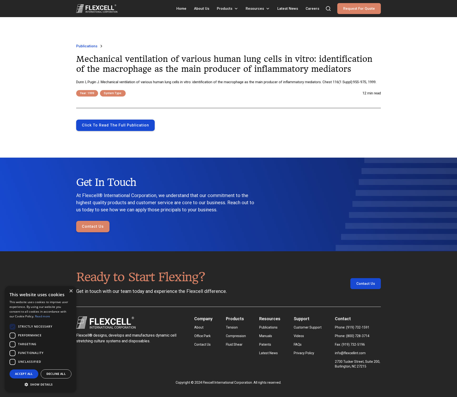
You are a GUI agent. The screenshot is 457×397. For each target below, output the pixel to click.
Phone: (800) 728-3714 (352, 336)
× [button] (71, 291)
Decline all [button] (56, 374)
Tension (232, 327)
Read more (42, 316)
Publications (268, 327)
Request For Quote (359, 8)
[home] (96, 8)
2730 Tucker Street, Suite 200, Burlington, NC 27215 (358, 364)
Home (181, 8)
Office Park (202, 336)
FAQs (298, 344)
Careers (312, 8)
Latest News (287, 8)
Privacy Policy (304, 353)
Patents (265, 344)
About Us (201, 8)
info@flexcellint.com (350, 353)
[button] (227, 8)
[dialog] (40, 339)
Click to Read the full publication (115, 125)
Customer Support (308, 327)
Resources (255, 8)
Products (224, 8)
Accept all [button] (24, 374)
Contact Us (93, 226)
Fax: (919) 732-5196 (350, 344)
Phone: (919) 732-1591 (352, 327)
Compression (236, 336)
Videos (299, 336)
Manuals (265, 336)
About (199, 327)
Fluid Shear (234, 344)
